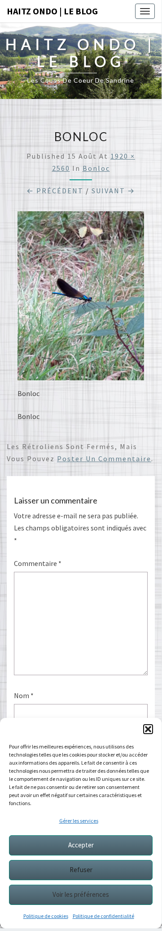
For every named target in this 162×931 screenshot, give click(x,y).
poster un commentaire (104, 458)
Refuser (81, 869)
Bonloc (96, 168)
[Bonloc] (81, 298)
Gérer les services (78, 820)
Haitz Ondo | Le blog (52, 11)
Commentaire (37, 563)
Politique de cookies (45, 916)
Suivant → (113, 190)
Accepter (81, 845)
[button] (148, 729)
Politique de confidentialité (103, 916)
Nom (24, 695)
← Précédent (54, 190)
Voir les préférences (81, 894)
